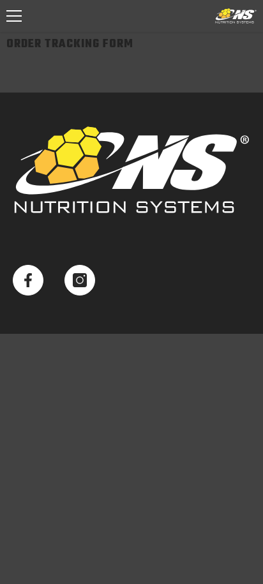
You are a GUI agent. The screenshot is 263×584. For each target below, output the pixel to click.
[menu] (14, 16)
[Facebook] (28, 280)
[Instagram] (79, 280)
